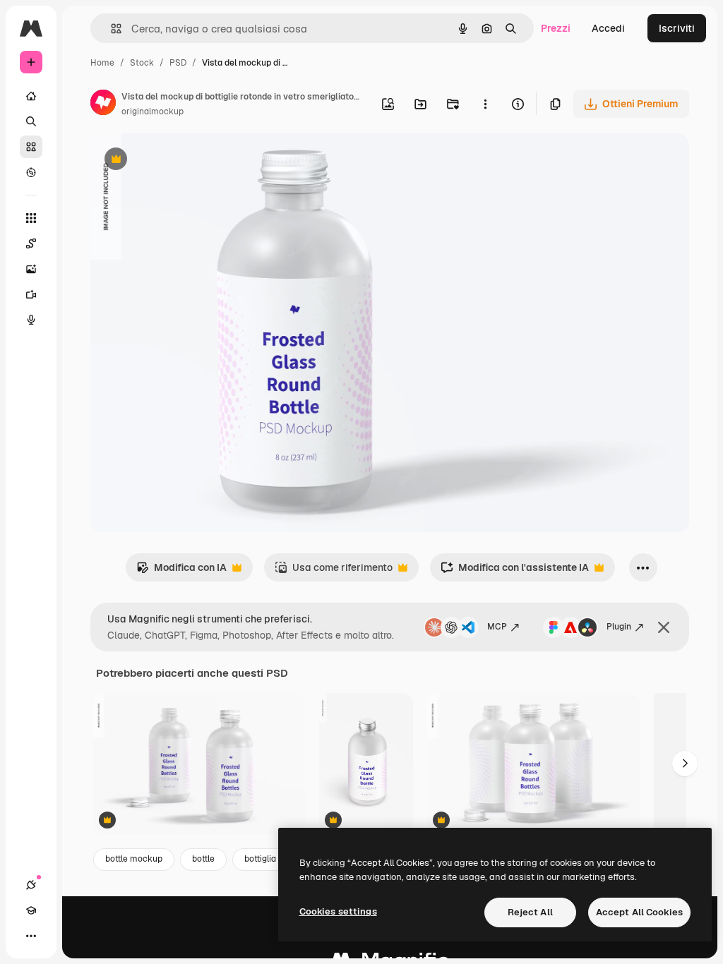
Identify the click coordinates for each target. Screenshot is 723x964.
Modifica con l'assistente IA (515, 571)
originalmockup (152, 111)
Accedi (608, 28)
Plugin (619, 626)
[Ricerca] (31, 121)
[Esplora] (31, 172)
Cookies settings (338, 911)
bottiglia (260, 858)
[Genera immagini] (31, 269)
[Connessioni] (31, 885)
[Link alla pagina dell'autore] (103, 104)
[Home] (31, 96)
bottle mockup (133, 858)
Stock (142, 62)
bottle (203, 858)
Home (102, 62)
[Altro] (31, 935)
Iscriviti (677, 28)
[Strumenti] (31, 218)
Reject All (530, 912)
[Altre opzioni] (485, 104)
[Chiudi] (663, 627)
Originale (183, 160)
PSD (177, 62)
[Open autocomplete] (110, 28)
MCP (497, 626)
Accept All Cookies (639, 912)
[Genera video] (31, 294)
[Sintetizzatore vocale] (31, 319)
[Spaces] (31, 243)
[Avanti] (685, 763)
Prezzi (555, 28)
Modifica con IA (181, 571)
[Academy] (31, 910)
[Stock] (31, 146)
